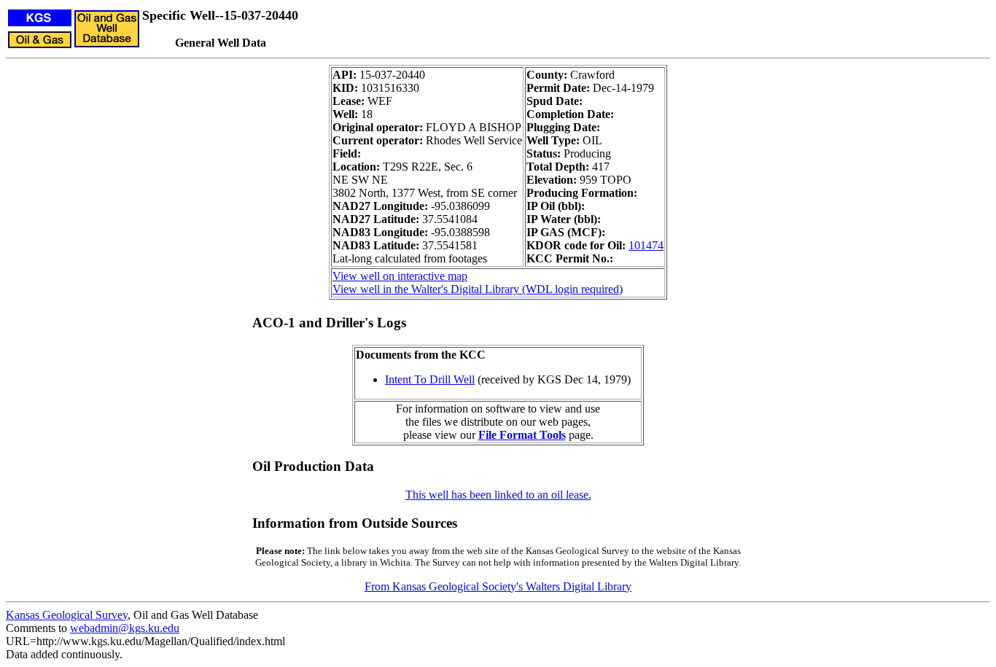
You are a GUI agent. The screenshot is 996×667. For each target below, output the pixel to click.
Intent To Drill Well (430, 379)
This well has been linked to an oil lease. (498, 494)
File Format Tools (522, 435)
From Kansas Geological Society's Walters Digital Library (498, 586)
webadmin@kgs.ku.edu (124, 628)
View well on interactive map (399, 276)
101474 (646, 245)
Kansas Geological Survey (67, 615)
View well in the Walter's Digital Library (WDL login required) (477, 289)
